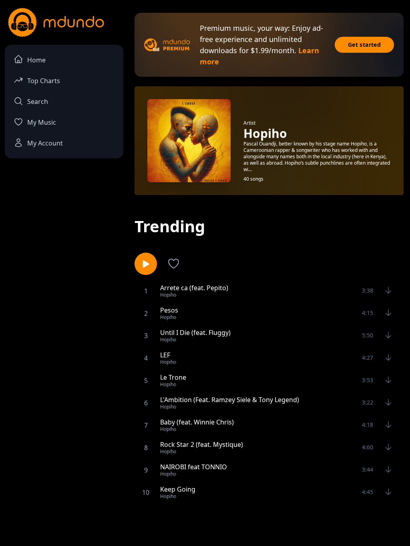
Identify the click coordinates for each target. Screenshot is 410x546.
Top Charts (43, 80)
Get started (364, 44)
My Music (41, 122)
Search (37, 101)
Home (36, 60)
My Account (45, 143)
